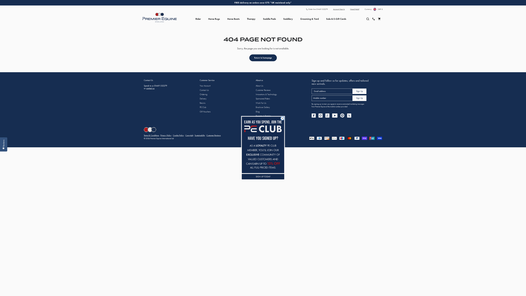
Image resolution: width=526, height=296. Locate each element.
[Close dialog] (282, 118)
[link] (263, 145)
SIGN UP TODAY (263, 176)
